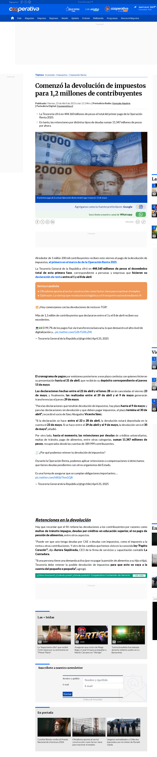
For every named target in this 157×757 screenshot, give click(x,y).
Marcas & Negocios (130, 18)
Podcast (86, 18)
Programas (112, 18)
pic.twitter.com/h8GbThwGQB (54, 477)
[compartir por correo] (138, 222)
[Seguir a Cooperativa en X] (25, 2)
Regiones (53, 18)
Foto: (40, 134)
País (19, 18)
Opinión (75, 18)
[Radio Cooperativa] (116, 9)
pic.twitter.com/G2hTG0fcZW (73, 332)
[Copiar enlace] (143, 222)
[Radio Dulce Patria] (72, 9)
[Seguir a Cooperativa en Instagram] (29, 2)
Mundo (64, 18)
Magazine (29, 18)
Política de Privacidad (92, 699)
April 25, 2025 (100, 338)
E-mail (66, 684)
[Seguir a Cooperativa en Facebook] (21, 2)
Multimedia (98, 18)
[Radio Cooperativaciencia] (92, 9)
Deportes (41, 18)
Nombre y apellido (71, 678)
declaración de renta (48, 277)
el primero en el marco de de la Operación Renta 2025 (83, 262)
